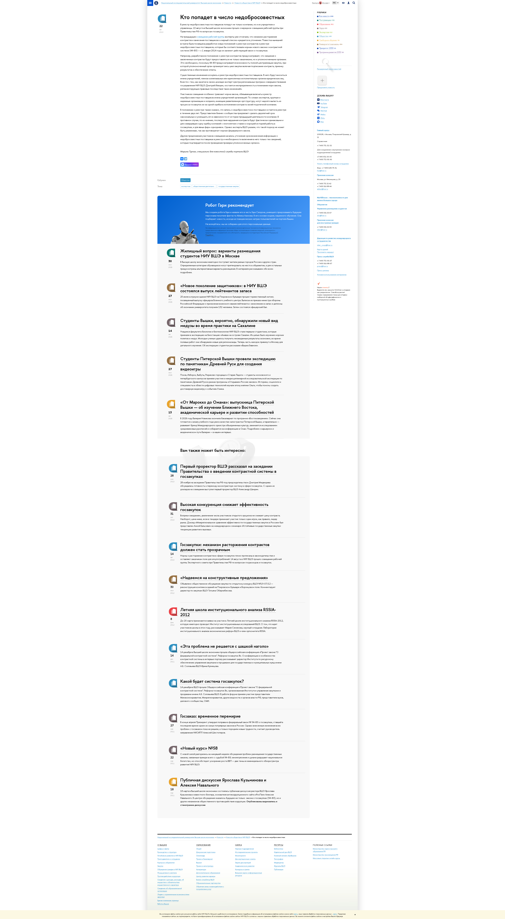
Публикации (278, 869)
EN (338, 3)
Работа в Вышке (163, 904)
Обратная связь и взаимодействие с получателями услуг (210, 887)
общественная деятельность (204, 186)
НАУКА (238, 845)
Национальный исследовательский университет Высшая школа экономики (185, 837)
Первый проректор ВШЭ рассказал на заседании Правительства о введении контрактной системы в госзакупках (228, 471)
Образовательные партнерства (208, 883)
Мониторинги (240, 855)
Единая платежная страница (167, 900)
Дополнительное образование (208, 873)
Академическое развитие (244, 866)
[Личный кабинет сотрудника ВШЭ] (348, 3)
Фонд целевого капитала (167, 873)
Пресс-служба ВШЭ (325, 256)
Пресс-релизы (323, 270)
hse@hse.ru (321, 170)
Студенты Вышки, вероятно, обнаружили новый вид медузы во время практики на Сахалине (229, 323)
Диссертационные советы (245, 859)
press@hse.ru (322, 266)
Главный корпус (323, 130)
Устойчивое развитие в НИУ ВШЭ (170, 855)
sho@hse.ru (321, 215)
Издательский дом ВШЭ (283, 852)
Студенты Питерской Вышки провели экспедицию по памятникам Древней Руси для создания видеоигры (228, 364)
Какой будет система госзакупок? (212, 681)
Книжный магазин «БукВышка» (285, 855)
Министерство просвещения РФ (325, 855)
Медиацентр (279, 862)
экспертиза (185, 186)
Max (322, 122)
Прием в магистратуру (204, 866)
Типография (278, 859)
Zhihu (322, 118)
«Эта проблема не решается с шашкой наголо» (224, 646)
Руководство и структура (166, 852)
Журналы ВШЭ (279, 866)
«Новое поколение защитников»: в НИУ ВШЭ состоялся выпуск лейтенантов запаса (223, 288)
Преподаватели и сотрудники (168, 859)
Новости (220, 837)
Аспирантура (201, 869)
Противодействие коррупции (168, 876)
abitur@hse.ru (322, 189)
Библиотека (278, 849)
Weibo (322, 114)
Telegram (324, 107)
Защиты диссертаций (243, 862)
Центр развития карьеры (205, 876)
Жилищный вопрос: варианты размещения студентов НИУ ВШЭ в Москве (220, 253)
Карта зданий (322, 249)
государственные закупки (228, 186)
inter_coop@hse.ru (324, 245)
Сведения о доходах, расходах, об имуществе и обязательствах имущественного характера (170, 882)
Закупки (160, 866)
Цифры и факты (163, 849)
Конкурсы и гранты (242, 869)
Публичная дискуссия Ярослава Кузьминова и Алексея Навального (223, 782)
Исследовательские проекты (246, 852)
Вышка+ (199, 862)
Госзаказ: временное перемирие (210, 716)
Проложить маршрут (325, 252)
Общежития (322, 204)
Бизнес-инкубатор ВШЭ (205, 880)
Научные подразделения (244, 849)
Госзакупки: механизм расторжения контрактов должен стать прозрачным (224, 547)
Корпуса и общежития (166, 862)
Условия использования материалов (331, 274)
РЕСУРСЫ (278, 845)
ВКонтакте (324, 100)
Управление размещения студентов (332, 208)
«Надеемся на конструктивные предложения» (224, 577)
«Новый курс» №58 (199, 748)
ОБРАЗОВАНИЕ (203, 845)
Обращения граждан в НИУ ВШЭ (170, 869)
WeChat (323, 111)
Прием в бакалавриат (204, 859)
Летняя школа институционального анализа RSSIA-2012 (228, 612)
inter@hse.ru (322, 230)
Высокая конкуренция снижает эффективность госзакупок (224, 506)
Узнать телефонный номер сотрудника (333, 163)
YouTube (323, 103)
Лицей (198, 849)
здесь (296, 914)
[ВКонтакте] (181, 158)
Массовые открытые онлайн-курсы (326, 858)
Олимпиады (200, 855)
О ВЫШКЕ (162, 845)
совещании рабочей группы (210, 36)
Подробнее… (209, 235)
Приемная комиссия (325, 175)
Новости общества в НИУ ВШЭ (238, 837)
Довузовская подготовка (205, 852)
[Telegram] (185, 158)
